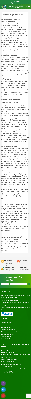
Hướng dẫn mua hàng (6, 336)
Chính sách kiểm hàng (6, 327)
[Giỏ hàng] (26, 7)
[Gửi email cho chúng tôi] (11, 372)
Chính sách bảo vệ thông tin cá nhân (9, 324)
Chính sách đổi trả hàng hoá (7, 334)
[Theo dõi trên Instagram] (5, 372)
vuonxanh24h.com (11, 361)
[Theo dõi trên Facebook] (2, 372)
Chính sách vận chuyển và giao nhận (9, 331)
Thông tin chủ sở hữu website (8, 341)
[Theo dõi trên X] (8, 372)
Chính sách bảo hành (6, 322)
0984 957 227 (9, 357)
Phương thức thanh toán (6, 338)
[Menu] (29, 7)
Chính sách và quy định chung (8, 329)
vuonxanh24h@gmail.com (11, 359)
